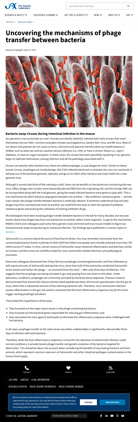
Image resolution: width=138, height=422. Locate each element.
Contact (27, 372)
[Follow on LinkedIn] (106, 416)
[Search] (128, 6)
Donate (68, 372)
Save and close (112, 402)
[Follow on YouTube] (112, 416)
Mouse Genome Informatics (43, 386)
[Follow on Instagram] (117, 416)
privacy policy (22, 407)
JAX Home (10, 22)
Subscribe (110, 372)
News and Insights (25, 22)
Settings (88, 402)
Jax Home (13, 379)
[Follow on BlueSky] (122, 416)
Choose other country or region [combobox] (65, 415)
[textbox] (99, 6)
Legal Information (40, 379)
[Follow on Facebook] (101, 416)
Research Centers (18, 386)
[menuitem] (16, 15)
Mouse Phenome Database (71, 386)
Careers (24, 379)
